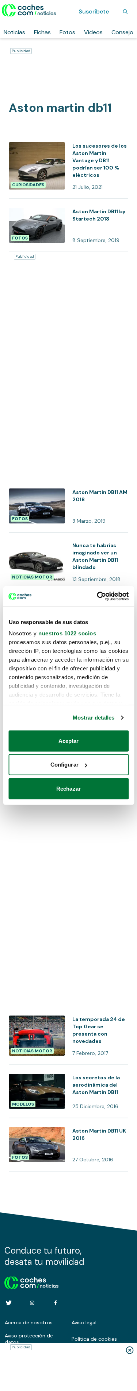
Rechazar (68, 788)
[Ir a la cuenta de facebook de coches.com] (55, 1302)
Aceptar (68, 740)
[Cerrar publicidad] (129, 1350)
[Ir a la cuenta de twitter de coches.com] (8, 1302)
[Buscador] (125, 11)
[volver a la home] (31, 1282)
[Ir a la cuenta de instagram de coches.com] (32, 1302)
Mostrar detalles (94, 717)
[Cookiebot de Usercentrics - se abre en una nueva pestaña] (97, 596)
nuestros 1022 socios (67, 633)
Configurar (64, 764)
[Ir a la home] (29, 10)
